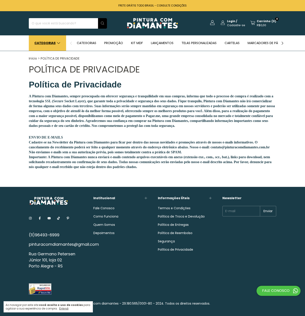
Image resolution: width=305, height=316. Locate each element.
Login (231, 21)
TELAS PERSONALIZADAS (199, 43)
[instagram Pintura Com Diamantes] (30, 218)
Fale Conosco (104, 208)
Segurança (166, 241)
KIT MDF (137, 43)
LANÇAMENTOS (162, 43)
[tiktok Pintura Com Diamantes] (58, 218)
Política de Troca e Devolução (181, 216)
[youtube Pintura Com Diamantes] (49, 218)
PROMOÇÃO (113, 43)
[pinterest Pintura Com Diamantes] (67, 218)
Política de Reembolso (175, 233)
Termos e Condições (174, 208)
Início (33, 58)
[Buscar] (102, 23)
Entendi (64, 308)
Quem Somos (104, 224)
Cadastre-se (236, 25)
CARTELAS (232, 43)
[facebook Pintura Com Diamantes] (39, 218)
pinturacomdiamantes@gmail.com (64, 244)
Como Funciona (105, 216)
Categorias (45, 43)
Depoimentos (104, 233)
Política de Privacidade (175, 249)
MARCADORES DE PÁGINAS (267, 43)
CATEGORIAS (86, 43)
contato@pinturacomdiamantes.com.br (240, 147)
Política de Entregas (173, 224)
